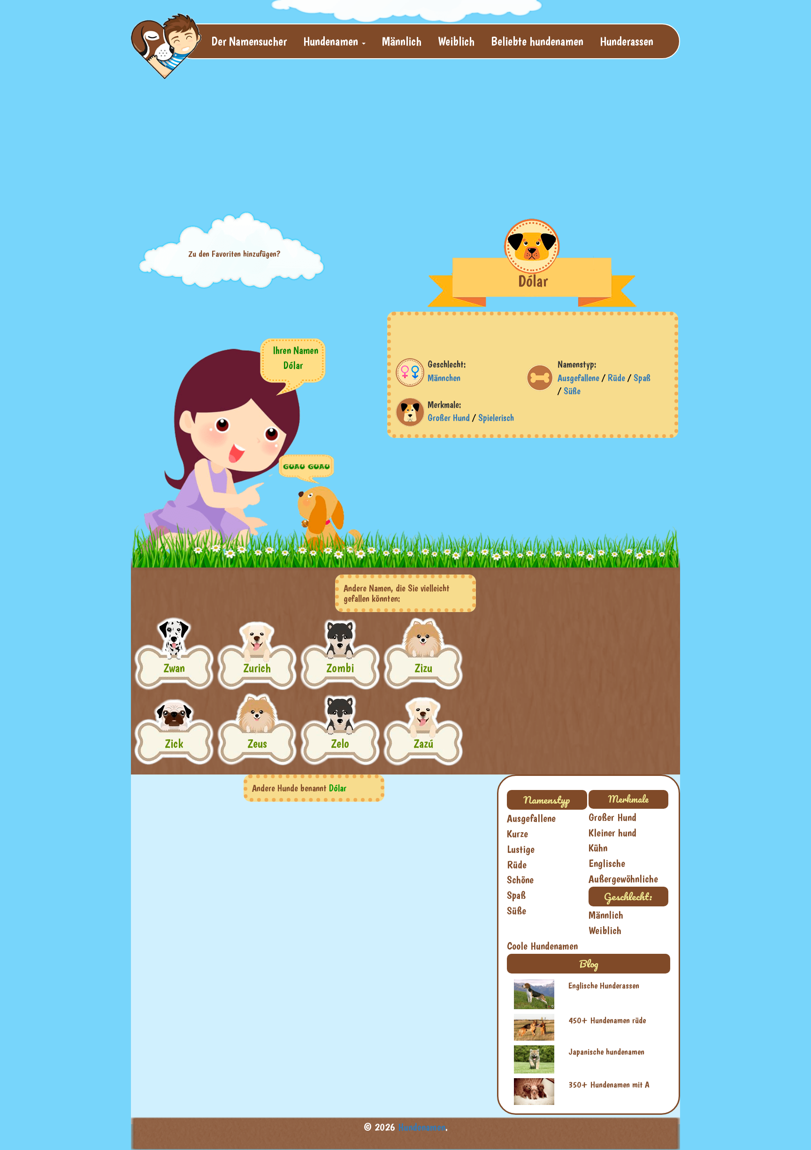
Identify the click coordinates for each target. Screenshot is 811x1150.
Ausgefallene (578, 377)
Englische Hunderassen (603, 985)
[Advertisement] (358, 134)
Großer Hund (449, 417)
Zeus (257, 743)
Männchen (444, 377)
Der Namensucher (249, 41)
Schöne (520, 879)
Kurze (517, 833)
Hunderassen (626, 41)
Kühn (598, 847)
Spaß (642, 377)
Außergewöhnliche (623, 878)
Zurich (257, 667)
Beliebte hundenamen (537, 41)
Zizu (423, 667)
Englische (607, 863)
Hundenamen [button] (332, 41)
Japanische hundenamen (606, 1051)
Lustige (521, 849)
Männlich (401, 41)
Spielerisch (496, 417)
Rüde (616, 377)
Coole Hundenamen (542, 945)
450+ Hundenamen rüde (607, 1020)
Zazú (423, 743)
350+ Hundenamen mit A (609, 1084)
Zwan (174, 667)
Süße (572, 391)
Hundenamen (421, 1127)
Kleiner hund (612, 832)
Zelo (340, 743)
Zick (174, 743)
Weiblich (456, 41)
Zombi (340, 667)
